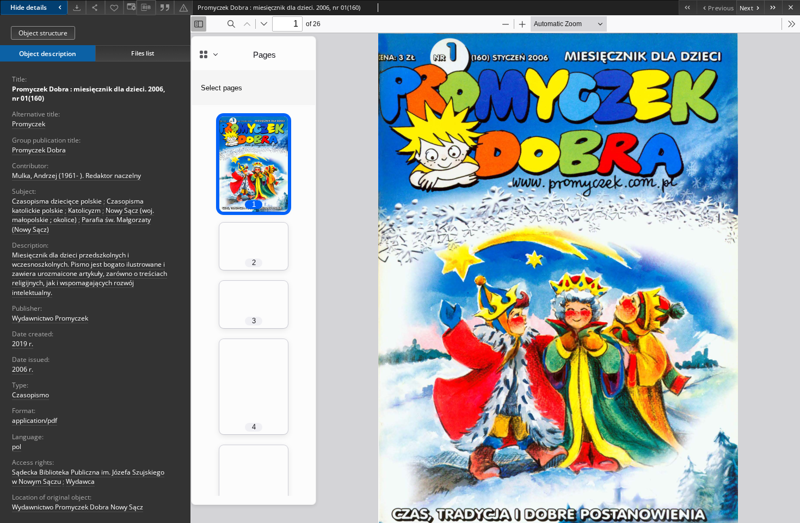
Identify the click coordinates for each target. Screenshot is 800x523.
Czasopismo (30, 394)
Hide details (28, 7)
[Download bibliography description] (146, 7)
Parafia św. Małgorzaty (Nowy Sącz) (81, 224)
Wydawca (80, 481)
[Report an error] (183, 7)
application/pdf (34, 420)
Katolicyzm (84, 210)
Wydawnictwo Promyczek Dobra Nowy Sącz (77, 507)
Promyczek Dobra (39, 150)
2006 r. (22, 369)
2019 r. (22, 343)
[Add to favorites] (114, 7)
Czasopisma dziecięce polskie (57, 201)
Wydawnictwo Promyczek (50, 318)
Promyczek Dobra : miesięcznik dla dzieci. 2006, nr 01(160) (88, 93)
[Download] (76, 7)
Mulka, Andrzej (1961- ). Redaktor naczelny (76, 175)
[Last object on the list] (773, 7)
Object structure (43, 33)
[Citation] (165, 7)
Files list (142, 53)
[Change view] (130, 7)
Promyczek (28, 123)
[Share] (95, 7)
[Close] (791, 7)
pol (16, 446)
